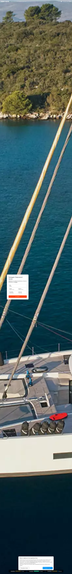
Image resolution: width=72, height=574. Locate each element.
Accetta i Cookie (47, 568)
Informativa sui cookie (34, 562)
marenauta (5, 1)
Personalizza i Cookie (24, 568)
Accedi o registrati (66, 1)
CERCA (18, 296)
